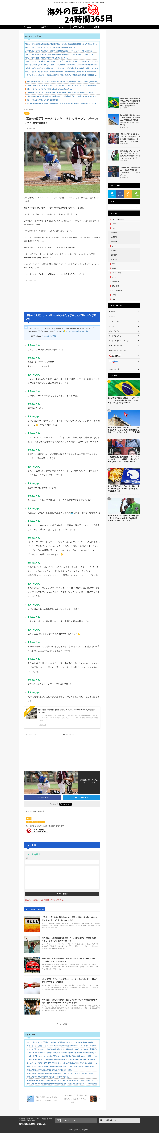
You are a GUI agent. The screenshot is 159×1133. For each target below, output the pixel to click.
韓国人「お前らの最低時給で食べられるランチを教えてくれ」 (48, 1077)
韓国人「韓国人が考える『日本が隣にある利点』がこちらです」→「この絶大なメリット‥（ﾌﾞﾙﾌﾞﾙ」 (61, 1073)
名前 (26, 858)
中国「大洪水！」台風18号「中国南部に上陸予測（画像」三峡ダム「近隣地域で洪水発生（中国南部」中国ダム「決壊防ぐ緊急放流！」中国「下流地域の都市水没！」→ (61, 75)
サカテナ (112, 316)
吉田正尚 (114, 237)
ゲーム (114, 277)
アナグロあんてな (115, 336)
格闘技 (114, 268)
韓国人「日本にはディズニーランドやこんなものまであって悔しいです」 (50, 47)
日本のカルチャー (79, 27)
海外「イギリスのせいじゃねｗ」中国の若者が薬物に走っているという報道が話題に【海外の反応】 (59, 54)
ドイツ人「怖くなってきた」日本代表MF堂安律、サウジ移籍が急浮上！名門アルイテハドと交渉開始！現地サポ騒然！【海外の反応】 (62, 1049)
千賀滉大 (114, 241)
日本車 (114, 295)
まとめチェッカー (115, 321)
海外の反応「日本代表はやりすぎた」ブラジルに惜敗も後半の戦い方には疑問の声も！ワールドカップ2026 (123, 400)
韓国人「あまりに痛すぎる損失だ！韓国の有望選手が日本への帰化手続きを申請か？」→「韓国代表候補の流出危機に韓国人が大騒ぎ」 (61, 71)
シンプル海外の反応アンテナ (119, 341)
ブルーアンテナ (114, 331)
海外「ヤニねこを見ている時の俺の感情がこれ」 (43, 100)
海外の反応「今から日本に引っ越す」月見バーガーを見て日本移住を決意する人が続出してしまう (123, 488)
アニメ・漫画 (116, 273)
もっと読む (63, 1024)
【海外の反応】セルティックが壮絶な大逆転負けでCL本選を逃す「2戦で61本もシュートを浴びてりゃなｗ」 (62, 1056)
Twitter (111, 196)
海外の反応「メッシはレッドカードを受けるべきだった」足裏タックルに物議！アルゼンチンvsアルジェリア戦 (123, 517)
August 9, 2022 (49, 336)
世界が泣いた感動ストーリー (36, 822)
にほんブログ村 (114, 369)
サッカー (62, 27)
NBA (113, 264)
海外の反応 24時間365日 (32, 1124)
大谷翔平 (44, 27)
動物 (113, 299)
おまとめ (112, 326)
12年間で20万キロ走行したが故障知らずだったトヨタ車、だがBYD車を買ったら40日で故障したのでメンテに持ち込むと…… (61, 68)
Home (28, 27)
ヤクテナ (112, 311)
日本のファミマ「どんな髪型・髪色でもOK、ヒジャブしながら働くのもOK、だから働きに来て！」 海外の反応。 (61, 61)
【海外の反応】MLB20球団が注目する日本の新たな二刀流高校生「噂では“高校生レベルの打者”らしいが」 (63, 96)
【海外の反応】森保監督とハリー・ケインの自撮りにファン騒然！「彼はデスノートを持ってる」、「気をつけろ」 (123, 459)
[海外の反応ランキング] (37, 832)
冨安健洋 (114, 255)
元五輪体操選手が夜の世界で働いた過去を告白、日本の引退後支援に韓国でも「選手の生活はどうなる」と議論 (63, 103)
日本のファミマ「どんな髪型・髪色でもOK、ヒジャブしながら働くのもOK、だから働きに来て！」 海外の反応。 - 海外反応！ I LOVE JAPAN (62, 1063)
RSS (128, 196)
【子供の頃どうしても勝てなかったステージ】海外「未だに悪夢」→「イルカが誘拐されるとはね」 (61, 92)
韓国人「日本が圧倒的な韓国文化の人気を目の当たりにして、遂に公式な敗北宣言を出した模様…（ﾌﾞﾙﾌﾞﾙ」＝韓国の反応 (61, 44)
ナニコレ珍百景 (117, 290)
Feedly (136, 196)
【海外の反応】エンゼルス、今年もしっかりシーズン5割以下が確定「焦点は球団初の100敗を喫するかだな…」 (62, 1053)
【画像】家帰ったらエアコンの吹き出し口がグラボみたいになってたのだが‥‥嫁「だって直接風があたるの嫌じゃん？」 (63, 85)
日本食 (96, 27)
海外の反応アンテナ (116, 345)
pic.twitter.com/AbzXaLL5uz (77, 331)
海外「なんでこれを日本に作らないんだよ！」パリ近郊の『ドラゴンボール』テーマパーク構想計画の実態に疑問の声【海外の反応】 (61, 65)
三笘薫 (113, 250)
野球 (29, 818)
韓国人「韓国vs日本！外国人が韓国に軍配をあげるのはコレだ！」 (48, 58)
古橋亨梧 (114, 259)
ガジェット (115, 281)
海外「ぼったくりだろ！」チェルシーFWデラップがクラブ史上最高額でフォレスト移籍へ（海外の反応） (63, 82)
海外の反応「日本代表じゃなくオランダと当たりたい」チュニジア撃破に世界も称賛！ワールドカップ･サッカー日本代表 (130, 120)
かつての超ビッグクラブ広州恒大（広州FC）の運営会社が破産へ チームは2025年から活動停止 (58, 51)
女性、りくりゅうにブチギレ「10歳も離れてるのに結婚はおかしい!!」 (51, 89)
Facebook (120, 196)
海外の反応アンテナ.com (117, 350)
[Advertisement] (40, 295)
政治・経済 (115, 286)
